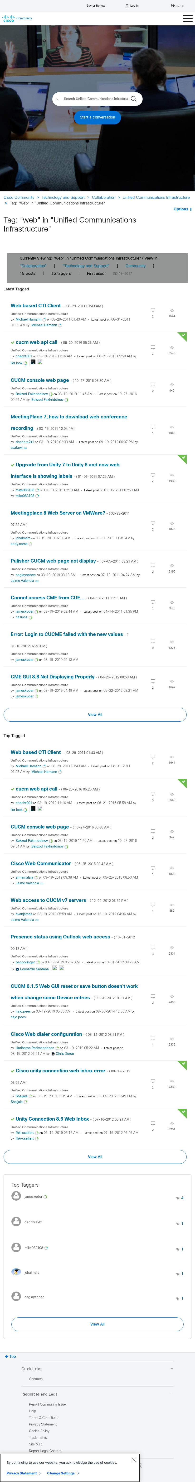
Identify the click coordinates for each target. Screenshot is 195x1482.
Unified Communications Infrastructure (156, 197)
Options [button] (181, 209)
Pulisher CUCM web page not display (74, 561)
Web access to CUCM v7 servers (69, 900)
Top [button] (12, 1357)
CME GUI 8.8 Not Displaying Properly (74, 677)
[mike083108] (31, 1253)
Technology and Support (63, 197)
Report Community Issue (47, 1404)
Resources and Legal (39, 1394)
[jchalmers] (27, 1276)
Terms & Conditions (43, 1418)
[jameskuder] (31, 1202)
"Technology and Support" (86, 266)
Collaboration (103, 197)
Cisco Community (19, 197)
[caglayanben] (29, 1302)
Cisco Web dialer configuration (67, 1034)
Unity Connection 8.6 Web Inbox (73, 1119)
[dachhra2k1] (28, 1227)
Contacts (36, 1379)
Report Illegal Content (45, 1451)
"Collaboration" (33, 266)
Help (32, 1411)
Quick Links (31, 1369)
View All (95, 714)
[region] (70, 1468)
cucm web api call (58, 342)
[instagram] (139, 1465)
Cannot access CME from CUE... (69, 598)
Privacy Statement (22, 1473)
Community (136, 266)
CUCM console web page (61, 380)
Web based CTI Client (57, 306)
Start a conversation (97, 117)
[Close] (133, 1459)
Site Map (35, 1444)
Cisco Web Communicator (62, 864)
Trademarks (38, 1437)
